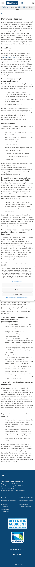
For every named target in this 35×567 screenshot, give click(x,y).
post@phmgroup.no (10, 57)
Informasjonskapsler (11, 297)
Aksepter (18, 285)
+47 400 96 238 (8, 488)
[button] (2, 3)
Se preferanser (17, 294)
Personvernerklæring (22, 297)
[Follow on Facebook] (3, 476)
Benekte (17, 289)
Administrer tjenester (17, 281)
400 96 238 (21, 7)
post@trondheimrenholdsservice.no (13, 490)
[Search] (33, 3)
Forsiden (4, 14)
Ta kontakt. (6, 7)
